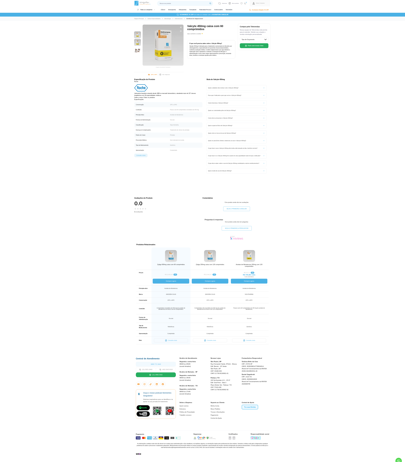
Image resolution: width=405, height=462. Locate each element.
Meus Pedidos (215, 409)
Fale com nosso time (255, 45)
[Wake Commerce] (138, 454)
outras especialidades (154, 18)
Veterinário (229, 9)
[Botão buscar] (210, 3)
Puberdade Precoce (205, 9)
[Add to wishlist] (241, 3)
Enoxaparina (172, 9)
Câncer (163, 9)
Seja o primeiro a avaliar (237, 209)
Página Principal (139, 18)
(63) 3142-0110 (167, 369)
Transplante (192, 9)
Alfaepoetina (182, 9)
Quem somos (184, 406)
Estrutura (183, 409)
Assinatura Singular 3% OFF (260, 10)
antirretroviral (178, 18)
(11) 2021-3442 (147, 369)
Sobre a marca (138, 97)
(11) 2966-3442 (157, 375)
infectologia (167, 18)
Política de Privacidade (187, 412)
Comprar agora (171, 281)
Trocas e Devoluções (218, 412)
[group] (137, 34)
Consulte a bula (140, 155)
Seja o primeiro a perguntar (236, 228)
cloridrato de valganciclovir (194, 18)
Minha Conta (215, 406)
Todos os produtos (149, 97)
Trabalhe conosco (185, 415)
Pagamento (214, 415)
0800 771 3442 (156, 364)
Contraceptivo (218, 9)
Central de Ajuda (216, 418)
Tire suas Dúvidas (250, 407)
